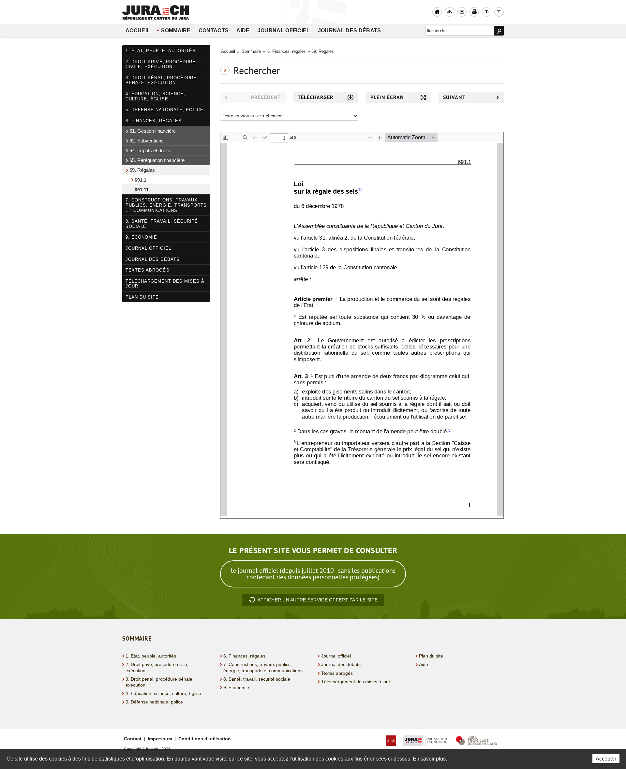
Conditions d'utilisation (204, 738)
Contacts (214, 30)
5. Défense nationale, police (164, 109)
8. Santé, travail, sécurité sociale (162, 224)
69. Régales (142, 170)
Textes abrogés (148, 270)
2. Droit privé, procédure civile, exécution (161, 64)
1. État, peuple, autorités (161, 50)
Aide (242, 30)
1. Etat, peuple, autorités (151, 655)
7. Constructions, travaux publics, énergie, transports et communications (166, 205)
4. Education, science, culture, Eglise (163, 693)
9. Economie (236, 687)
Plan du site (142, 297)
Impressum (160, 738)
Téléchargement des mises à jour (165, 284)
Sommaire (176, 30)
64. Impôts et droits (149, 150)
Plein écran (387, 97)
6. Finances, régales (154, 120)
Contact (133, 738)
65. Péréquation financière (157, 160)
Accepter (606, 759)
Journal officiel (284, 30)
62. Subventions (146, 140)
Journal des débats (349, 30)
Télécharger (316, 97)
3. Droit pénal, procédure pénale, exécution (161, 80)
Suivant (454, 97)
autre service (318, 599)
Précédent (266, 97)
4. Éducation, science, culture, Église (155, 96)
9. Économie (141, 237)
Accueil (138, 30)
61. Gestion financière (152, 131)
